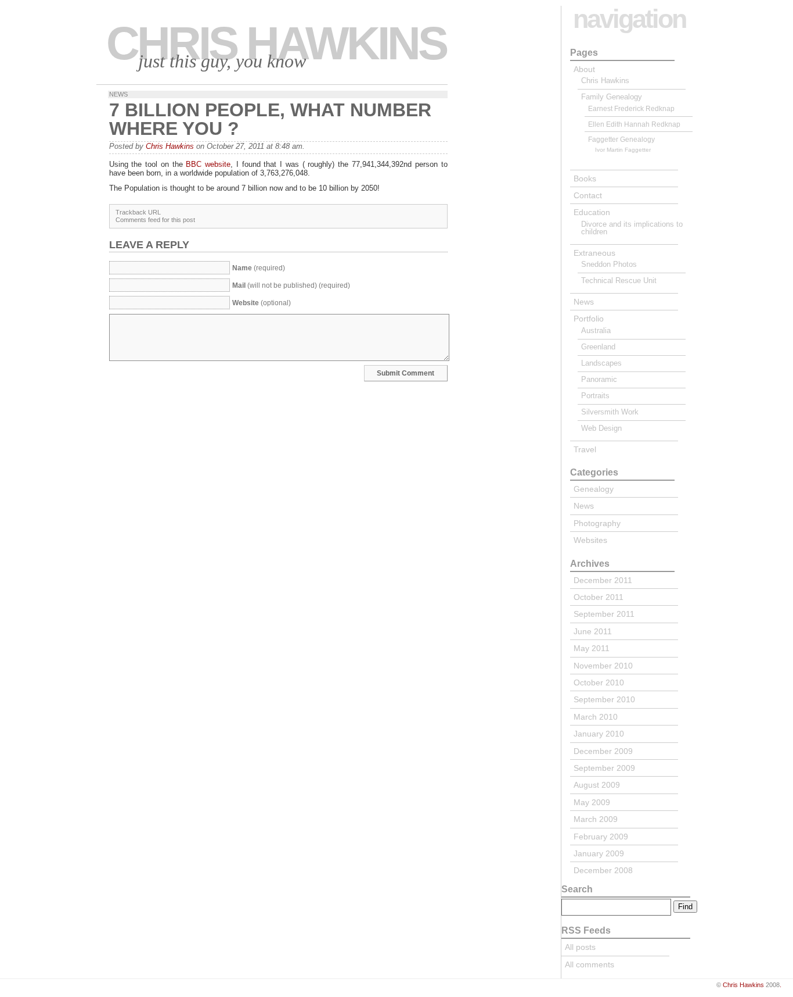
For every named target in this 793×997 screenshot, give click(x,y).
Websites (590, 540)
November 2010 (603, 665)
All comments (589, 964)
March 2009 (596, 819)
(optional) (261, 303)
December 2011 (603, 580)
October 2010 (599, 682)
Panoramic (599, 379)
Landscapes (601, 363)
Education (592, 212)
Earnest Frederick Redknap (631, 108)
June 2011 (593, 631)
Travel (585, 449)
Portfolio (589, 318)
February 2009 (601, 836)
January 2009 (599, 853)
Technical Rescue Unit (619, 280)
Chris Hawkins (276, 43)
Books (585, 178)
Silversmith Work (610, 412)
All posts (580, 947)
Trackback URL (138, 212)
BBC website (208, 164)
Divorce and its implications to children (632, 228)
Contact (588, 195)
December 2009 (603, 751)
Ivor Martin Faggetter (623, 149)
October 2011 (598, 597)
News (118, 94)
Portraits (595, 395)
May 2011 (592, 648)
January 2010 (599, 733)
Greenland (598, 346)
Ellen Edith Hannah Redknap (634, 124)
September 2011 (604, 614)
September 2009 (604, 768)
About (584, 69)
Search (577, 889)
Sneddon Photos (609, 264)
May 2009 (592, 802)
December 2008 (603, 870)
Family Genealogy (611, 96)
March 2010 (596, 716)
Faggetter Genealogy (621, 139)
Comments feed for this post (155, 219)
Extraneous (594, 253)
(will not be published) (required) (291, 285)
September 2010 (604, 699)
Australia (596, 330)
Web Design (601, 428)
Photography (597, 523)
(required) (258, 268)
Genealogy (594, 489)
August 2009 (597, 784)
